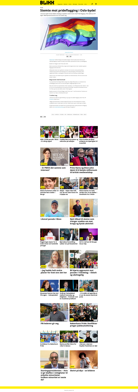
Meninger (75, 4)
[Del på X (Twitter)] (69, 56)
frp (65, 114)
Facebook (51, 99)
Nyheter (65, 4)
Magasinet (60, 4)
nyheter (57, 114)
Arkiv (85, 4)
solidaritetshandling (59, 107)
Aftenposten (52, 59)
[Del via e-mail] (70, 56)
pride (82, 114)
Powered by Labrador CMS (69, 390)
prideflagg (69, 114)
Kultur (70, 4)
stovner (61, 114)
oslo (53, 114)
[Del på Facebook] (67, 56)
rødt (85, 114)
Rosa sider (80, 4)
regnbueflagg (76, 114)
